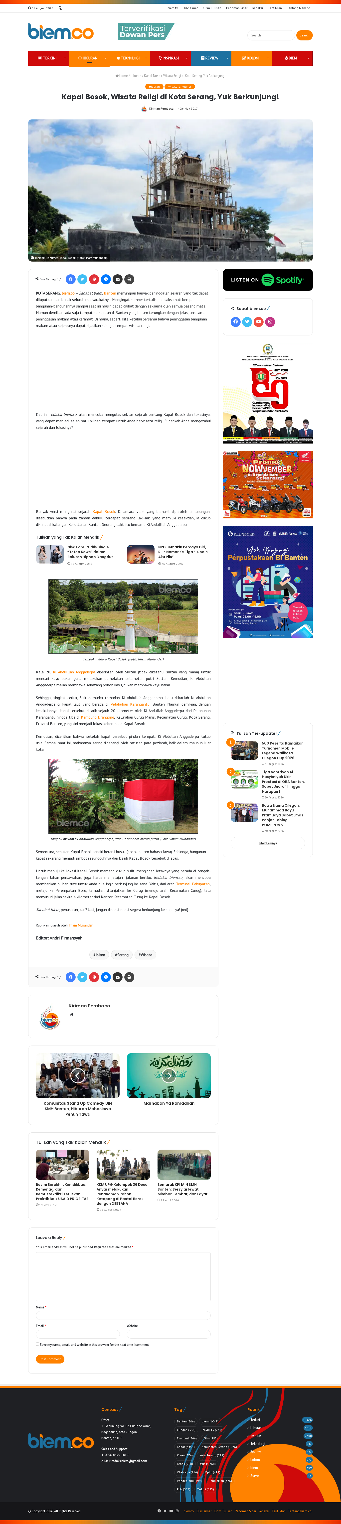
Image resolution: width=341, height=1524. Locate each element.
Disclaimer (190, 8)
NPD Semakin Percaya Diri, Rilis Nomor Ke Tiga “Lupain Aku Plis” (183, 552)
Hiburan (89, 58)
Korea (185, 1455)
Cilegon (186, 1430)
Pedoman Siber (236, 8)
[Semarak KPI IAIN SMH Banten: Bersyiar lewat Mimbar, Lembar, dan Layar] (184, 1165)
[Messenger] (106, 279)
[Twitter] (82, 279)
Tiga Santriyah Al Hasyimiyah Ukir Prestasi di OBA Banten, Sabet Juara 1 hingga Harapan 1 (283, 781)
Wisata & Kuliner (179, 86)
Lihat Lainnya (268, 843)
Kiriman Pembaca (161, 108)
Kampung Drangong (97, 717)
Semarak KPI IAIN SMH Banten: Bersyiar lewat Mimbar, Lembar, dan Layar (182, 1189)
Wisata (146, 954)
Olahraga (187, 1472)
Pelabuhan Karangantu (130, 704)
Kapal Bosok (104, 511)
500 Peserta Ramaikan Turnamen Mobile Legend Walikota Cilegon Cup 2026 (283, 751)
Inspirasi (170, 58)
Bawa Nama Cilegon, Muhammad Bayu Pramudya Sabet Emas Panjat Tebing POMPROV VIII (282, 815)
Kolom (252, 58)
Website (132, 1326)
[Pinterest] (94, 279)
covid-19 (212, 1430)
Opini (212, 1472)
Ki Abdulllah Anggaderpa (74, 671)
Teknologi (130, 58)
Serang (123, 954)
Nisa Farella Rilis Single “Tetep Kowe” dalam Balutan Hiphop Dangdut (90, 552)
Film (211, 1438)
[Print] (129, 279)
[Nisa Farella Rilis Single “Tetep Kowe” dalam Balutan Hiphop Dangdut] (50, 554)
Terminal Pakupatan (193, 883)
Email (41, 1326)
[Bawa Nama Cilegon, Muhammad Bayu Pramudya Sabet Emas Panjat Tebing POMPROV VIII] (244, 812)
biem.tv (173, 8)
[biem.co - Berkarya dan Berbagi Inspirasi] (61, 32)
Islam (100, 954)
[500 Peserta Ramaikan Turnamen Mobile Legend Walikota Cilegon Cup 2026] (244, 750)
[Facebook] (71, 279)
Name (41, 1307)
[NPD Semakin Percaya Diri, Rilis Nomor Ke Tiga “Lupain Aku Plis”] (141, 554)
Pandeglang (189, 1481)
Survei (255, 1475)
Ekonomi (187, 1438)
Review (211, 58)
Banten (110, 293)
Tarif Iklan (275, 8)
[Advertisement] (123, 370)
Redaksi (257, 8)
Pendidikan (220, 1481)
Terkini (49, 58)
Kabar (186, 1447)
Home (123, 76)
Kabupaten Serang (219, 1447)
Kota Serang (212, 1455)
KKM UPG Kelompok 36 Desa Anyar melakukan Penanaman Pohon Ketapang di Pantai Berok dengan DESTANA (122, 1194)
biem (292, 58)
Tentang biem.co (298, 8)
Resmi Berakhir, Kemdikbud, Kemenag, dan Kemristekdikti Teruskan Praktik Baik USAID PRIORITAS (62, 1191)
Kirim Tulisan (212, 8)
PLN (183, 1489)
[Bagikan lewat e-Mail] (118, 279)
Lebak (185, 1464)
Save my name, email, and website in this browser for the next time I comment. (95, 1345)
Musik (208, 1464)
